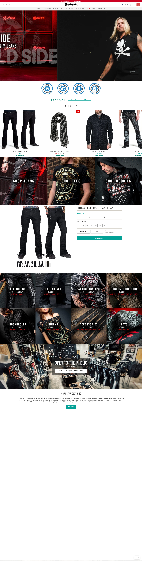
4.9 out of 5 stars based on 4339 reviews (79, 100)
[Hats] (124, 326)
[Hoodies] (118, 181)
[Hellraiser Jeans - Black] (20, 130)
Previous (16, 233)
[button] (39, 8)
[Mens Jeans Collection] (23, 181)
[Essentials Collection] (53, 290)
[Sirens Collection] (53, 326)
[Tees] (71, 181)
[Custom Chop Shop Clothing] (124, 290)
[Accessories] (88, 326)
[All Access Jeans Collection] (18, 290)
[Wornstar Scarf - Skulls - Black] (60, 130)
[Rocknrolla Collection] (18, 326)
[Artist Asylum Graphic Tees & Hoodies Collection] (88, 290)
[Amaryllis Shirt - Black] (99, 130)
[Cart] (138, 4)
